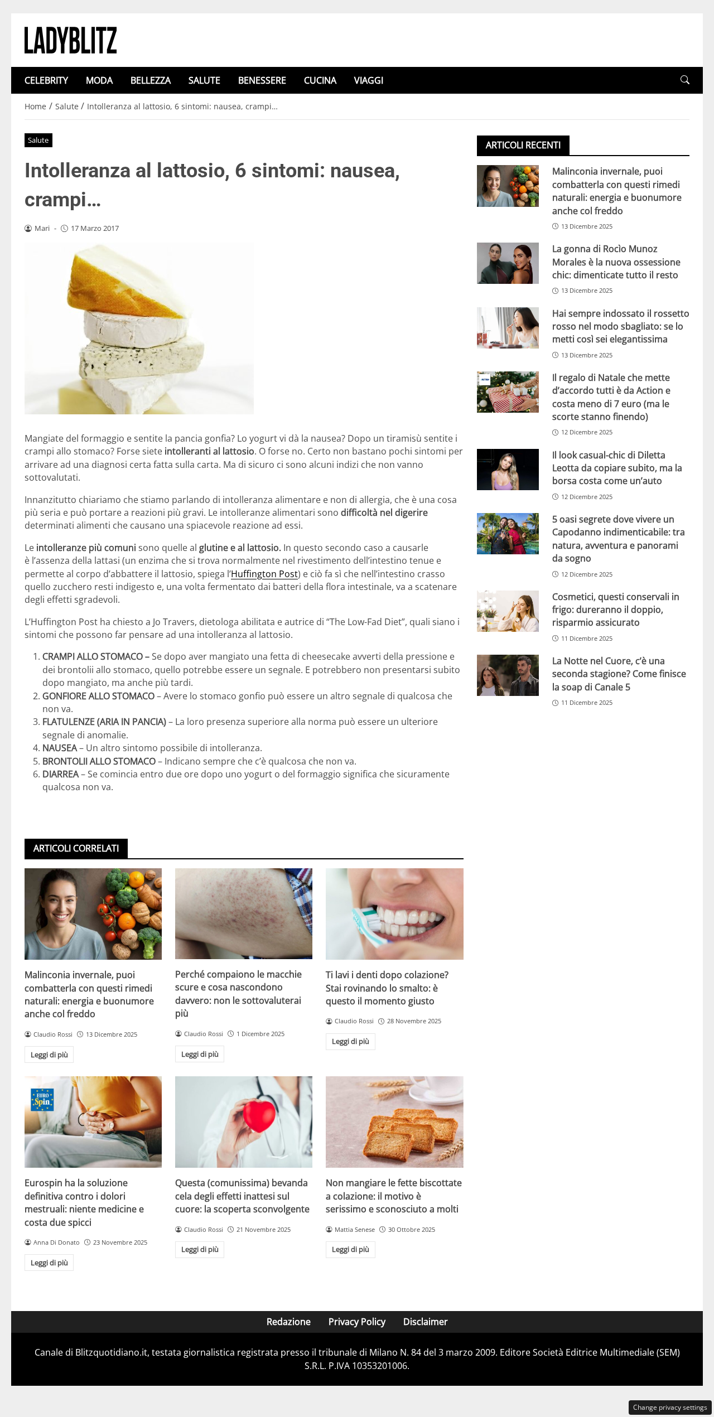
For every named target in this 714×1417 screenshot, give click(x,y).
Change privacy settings (670, 1407)
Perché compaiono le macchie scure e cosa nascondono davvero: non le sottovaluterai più (238, 993)
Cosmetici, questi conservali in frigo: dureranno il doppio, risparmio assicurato (615, 609)
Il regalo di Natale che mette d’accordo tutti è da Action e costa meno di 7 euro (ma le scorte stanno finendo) (611, 396)
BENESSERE (262, 80)
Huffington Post (264, 574)
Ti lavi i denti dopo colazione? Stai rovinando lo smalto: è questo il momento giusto (387, 988)
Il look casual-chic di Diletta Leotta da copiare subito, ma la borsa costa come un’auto (617, 467)
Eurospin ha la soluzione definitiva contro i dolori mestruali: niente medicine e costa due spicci (84, 1202)
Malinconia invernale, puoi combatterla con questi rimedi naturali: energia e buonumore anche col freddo (89, 994)
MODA (99, 80)
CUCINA (320, 80)
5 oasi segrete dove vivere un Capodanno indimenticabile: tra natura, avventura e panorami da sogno (618, 538)
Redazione (289, 1322)
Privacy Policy (357, 1322)
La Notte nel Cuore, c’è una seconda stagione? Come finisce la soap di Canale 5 (619, 674)
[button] (685, 80)
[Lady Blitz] (71, 39)
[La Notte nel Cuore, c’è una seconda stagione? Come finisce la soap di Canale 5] (508, 675)
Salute (38, 140)
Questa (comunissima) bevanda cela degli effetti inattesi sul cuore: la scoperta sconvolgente (242, 1196)
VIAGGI (368, 80)
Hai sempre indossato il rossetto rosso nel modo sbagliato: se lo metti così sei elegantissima (620, 326)
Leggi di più (49, 1055)
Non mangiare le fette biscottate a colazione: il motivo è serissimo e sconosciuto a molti (394, 1196)
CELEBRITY (46, 80)
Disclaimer (425, 1322)
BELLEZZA (151, 80)
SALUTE (204, 80)
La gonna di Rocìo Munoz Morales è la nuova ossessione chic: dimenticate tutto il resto (616, 262)
